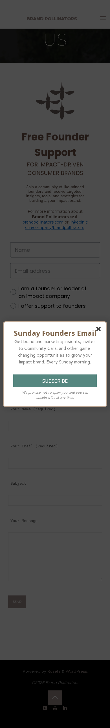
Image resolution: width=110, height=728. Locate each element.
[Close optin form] (99, 330)
